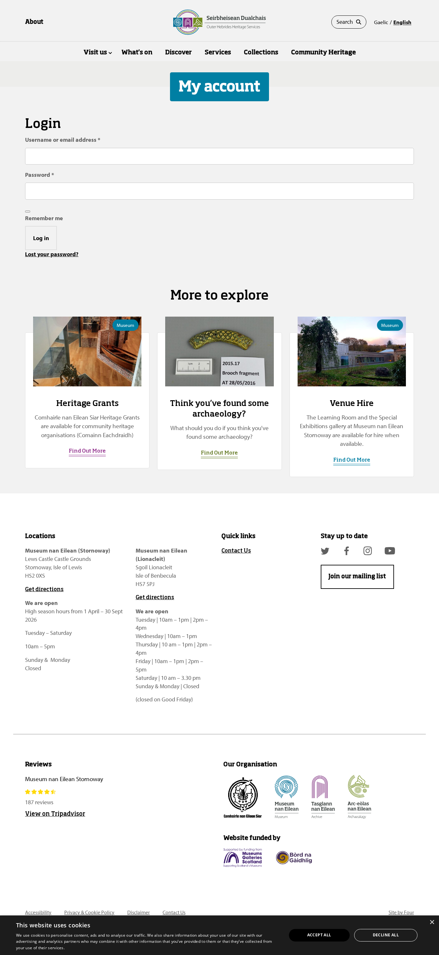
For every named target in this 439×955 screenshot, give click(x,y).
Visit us (95, 53)
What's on (136, 53)
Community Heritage (323, 53)
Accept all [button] (319, 935)
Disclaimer (138, 912)
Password (51, 174)
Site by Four (401, 912)
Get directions (44, 589)
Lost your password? (51, 254)
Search (344, 21)
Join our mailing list (357, 577)
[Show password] (27, 211)
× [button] (431, 922)
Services (218, 53)
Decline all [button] (386, 935)
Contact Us (236, 551)
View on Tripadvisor (55, 814)
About (34, 22)
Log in (41, 238)
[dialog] (219, 935)
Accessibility (38, 912)
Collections (261, 53)
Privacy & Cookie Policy (89, 912)
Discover (178, 53)
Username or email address (74, 139)
